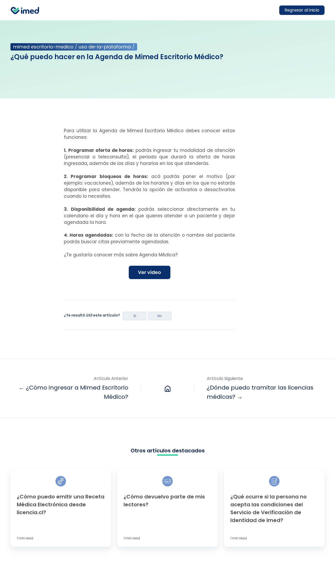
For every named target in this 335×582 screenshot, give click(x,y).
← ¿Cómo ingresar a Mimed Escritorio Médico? (73, 392)
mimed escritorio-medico (43, 46)
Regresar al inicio (301, 10)
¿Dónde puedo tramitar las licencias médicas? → (260, 392)
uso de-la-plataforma (105, 46)
